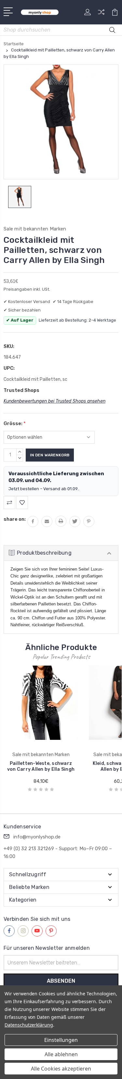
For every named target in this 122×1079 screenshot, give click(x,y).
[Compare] (101, 14)
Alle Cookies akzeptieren (61, 1068)
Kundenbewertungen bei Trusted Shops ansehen (54, 401)
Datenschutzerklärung (29, 1025)
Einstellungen (61, 1040)
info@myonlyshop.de (37, 837)
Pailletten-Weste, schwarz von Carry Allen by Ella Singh (41, 766)
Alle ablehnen (61, 1054)
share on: (15, 519)
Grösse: (15, 423)
